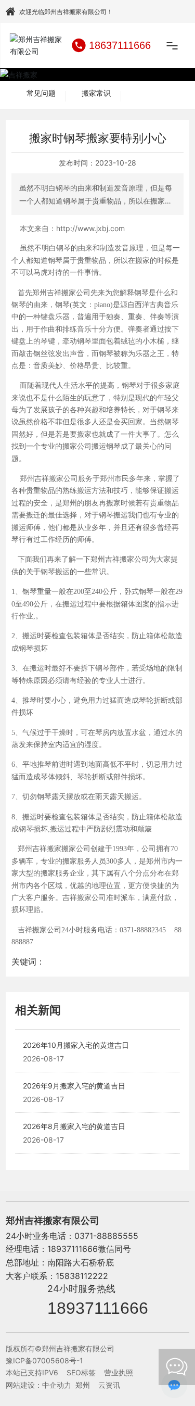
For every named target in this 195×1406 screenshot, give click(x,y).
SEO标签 (81, 1372)
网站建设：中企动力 (38, 1384)
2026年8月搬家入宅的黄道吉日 (74, 1126)
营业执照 (118, 1372)
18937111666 (97, 1308)
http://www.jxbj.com (90, 228)
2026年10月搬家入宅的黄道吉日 (76, 1045)
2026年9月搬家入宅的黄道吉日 (74, 1085)
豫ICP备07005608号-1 (44, 1360)
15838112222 (82, 1276)
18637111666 (120, 45)
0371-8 (88, 1236)
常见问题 (41, 93)
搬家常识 (96, 93)
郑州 (82, 1384)
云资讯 (109, 1384)
